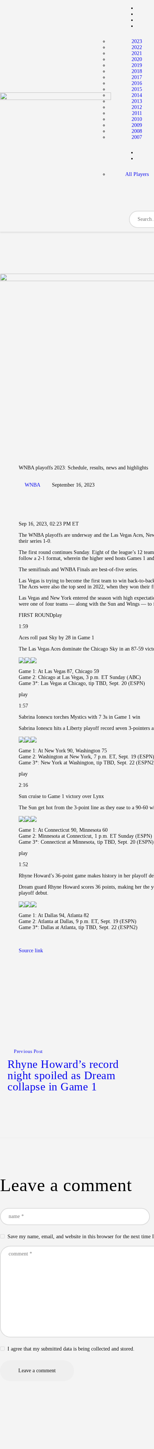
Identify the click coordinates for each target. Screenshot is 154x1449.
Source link (31, 950)
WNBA (32, 485)
